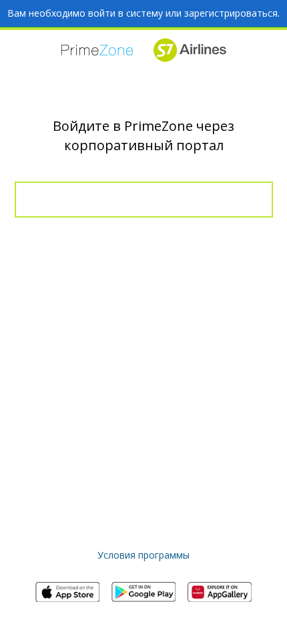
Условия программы (143, 555)
